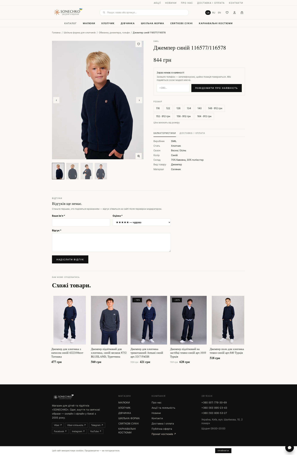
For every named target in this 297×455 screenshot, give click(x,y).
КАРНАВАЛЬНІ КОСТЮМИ (216, 23)
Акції (157, 3)
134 (189, 108)
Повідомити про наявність (216, 88)
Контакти (236, 3)
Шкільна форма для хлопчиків (80, 32)
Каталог (70, 23)
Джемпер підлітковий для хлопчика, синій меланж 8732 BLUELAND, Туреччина (109, 352)
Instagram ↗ (78, 431)
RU (213, 12)
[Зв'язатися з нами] (289, 447)
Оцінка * (118, 215)
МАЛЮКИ (89, 23)
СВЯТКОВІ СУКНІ (181, 23)
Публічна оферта (162, 428)
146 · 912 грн (215, 108)
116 (158, 108)
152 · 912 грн (163, 116)
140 (200, 108)
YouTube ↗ (95, 431)
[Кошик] (242, 12)
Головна (56, 32)
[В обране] (139, 44)
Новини (171, 3)
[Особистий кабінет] (234, 12)
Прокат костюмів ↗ (164, 434)
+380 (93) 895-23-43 (214, 407)
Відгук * (56, 230)
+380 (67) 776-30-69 (214, 402)
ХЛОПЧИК (108, 23)
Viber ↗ (58, 425)
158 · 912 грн (184, 116)
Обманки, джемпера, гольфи (114, 32)
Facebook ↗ (60, 431)
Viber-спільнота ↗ (76, 425)
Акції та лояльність (163, 407)
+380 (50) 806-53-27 (214, 413)
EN (219, 12)
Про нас (187, 3)
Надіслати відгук (70, 259)
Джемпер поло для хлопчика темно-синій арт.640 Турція (227, 351)
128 (178, 108)
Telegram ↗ (97, 425)
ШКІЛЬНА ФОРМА (152, 23)
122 (168, 108)
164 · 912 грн (204, 116)
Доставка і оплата (211, 3)
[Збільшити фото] (139, 156)
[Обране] (227, 12)
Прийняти (223, 451)
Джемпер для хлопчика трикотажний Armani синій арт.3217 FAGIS (147, 352)
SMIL (156, 41)
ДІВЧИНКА (128, 23)
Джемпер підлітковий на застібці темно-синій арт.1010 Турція (188, 352)
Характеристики (164, 133)
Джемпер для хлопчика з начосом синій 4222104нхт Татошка (67, 352)
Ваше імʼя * (58, 215)
